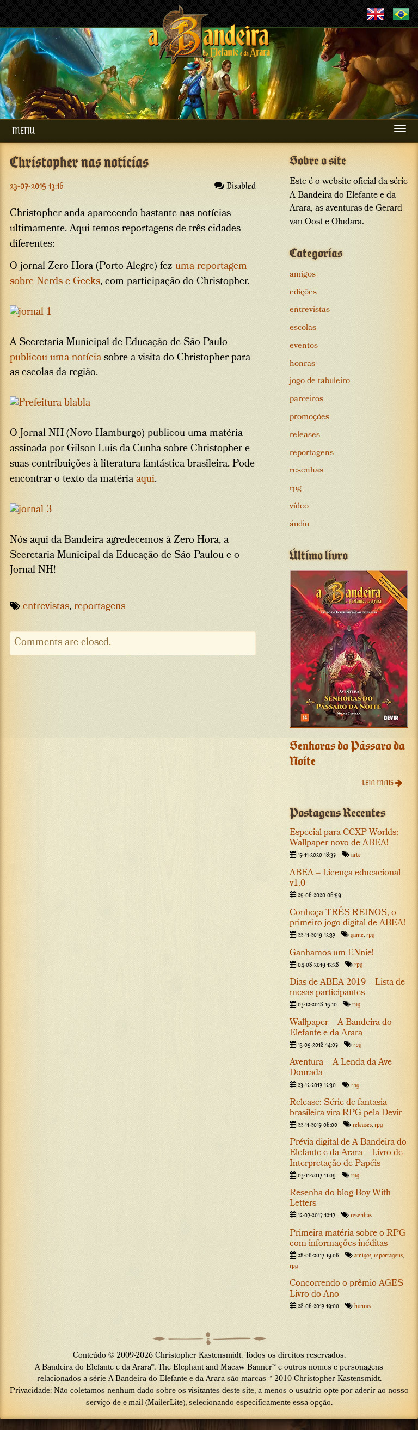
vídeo (299, 506)
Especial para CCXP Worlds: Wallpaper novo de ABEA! (344, 838)
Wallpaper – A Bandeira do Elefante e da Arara (341, 1028)
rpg (296, 488)
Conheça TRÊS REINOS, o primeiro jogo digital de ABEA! (347, 918)
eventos (304, 346)
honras (302, 364)
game (357, 934)
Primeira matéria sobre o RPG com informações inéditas (347, 1238)
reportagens (99, 607)
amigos (303, 274)
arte (356, 854)
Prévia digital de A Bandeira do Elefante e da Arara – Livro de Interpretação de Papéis (348, 1153)
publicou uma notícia (55, 358)
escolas (303, 328)
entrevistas (46, 607)
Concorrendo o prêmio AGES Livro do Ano (346, 1289)
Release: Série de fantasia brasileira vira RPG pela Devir (346, 1108)
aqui (145, 479)
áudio (299, 524)
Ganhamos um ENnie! (332, 953)
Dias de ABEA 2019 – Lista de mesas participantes (347, 988)
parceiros (306, 399)
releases (305, 435)
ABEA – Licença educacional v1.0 (345, 878)
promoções (309, 417)
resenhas (306, 470)
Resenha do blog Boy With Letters (340, 1198)
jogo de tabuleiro (320, 381)
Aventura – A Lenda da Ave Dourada (341, 1068)
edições (303, 292)
